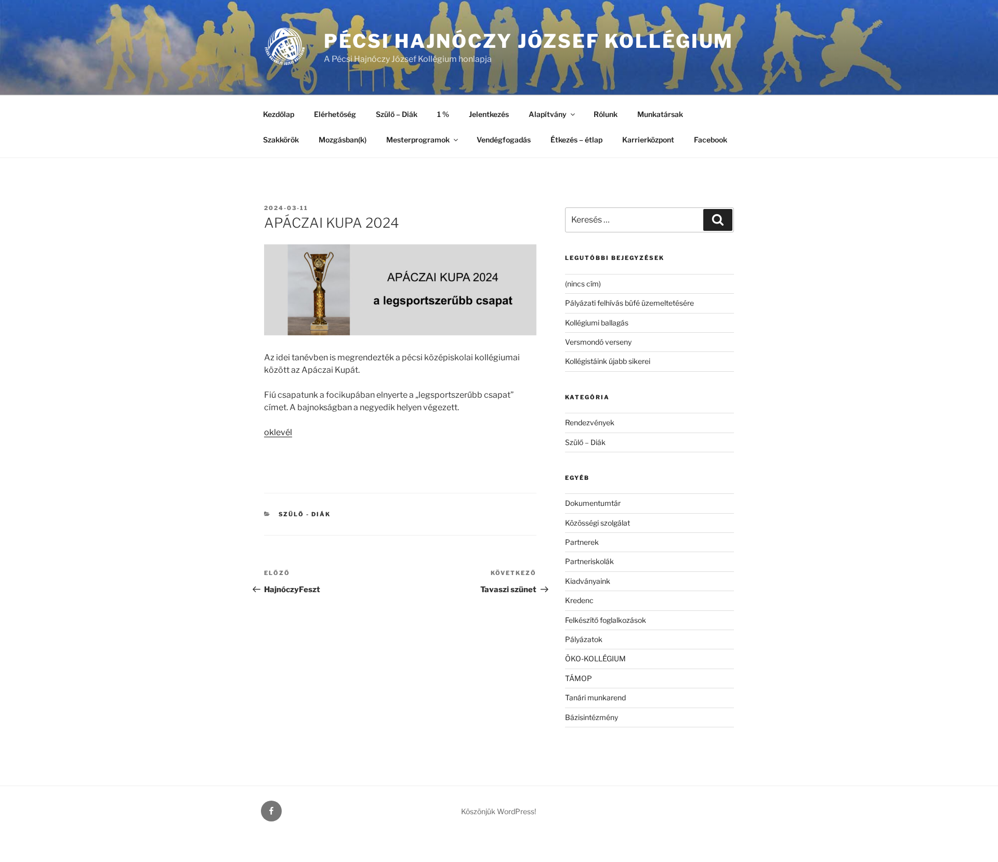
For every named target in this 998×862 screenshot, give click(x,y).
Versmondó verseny (598, 341)
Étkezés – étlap (576, 139)
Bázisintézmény (591, 717)
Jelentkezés (489, 114)
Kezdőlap (278, 114)
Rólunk (606, 114)
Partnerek (582, 542)
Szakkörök (281, 139)
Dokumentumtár (593, 503)
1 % (443, 114)
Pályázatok (583, 639)
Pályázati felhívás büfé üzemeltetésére (629, 302)
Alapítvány (548, 114)
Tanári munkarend (595, 697)
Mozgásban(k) (342, 139)
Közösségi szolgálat (597, 522)
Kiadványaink (587, 581)
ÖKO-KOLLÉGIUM (595, 658)
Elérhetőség (335, 114)
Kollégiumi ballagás (596, 322)
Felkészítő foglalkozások (605, 620)
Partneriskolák (589, 561)
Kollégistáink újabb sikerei (607, 361)
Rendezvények (589, 422)
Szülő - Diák (305, 514)
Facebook (710, 139)
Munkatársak (660, 114)
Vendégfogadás (504, 139)
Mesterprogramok (418, 139)
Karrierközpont (648, 139)
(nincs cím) (583, 283)
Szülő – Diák (396, 114)
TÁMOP (578, 678)
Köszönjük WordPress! (498, 811)
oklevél (278, 432)
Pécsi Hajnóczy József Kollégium (528, 41)
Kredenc (579, 600)
